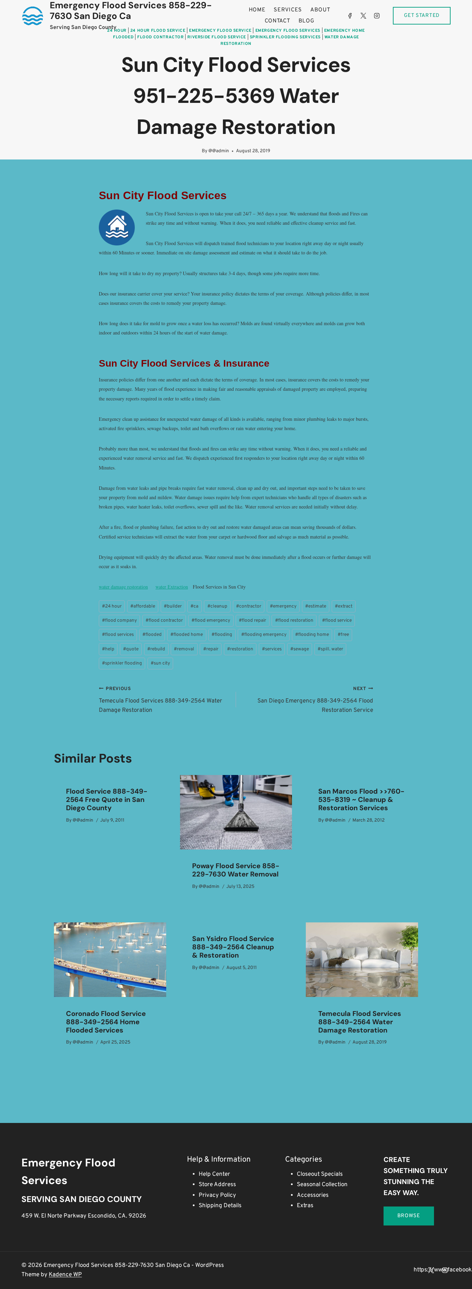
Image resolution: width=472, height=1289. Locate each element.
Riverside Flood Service (216, 37)
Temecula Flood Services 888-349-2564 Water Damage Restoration (160, 700)
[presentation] (236, 812)
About (320, 10)
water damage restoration (123, 586)
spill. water (330, 649)
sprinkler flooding (122, 663)
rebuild (156, 649)
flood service (337, 620)
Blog (306, 21)
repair (210, 649)
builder (173, 606)
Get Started (422, 15)
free (343, 635)
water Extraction (171, 586)
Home (257, 10)
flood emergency (210, 620)
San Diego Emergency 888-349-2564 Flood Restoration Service (315, 700)
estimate (315, 606)
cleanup (217, 606)
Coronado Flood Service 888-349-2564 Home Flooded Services (106, 1022)
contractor (248, 606)
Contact (277, 21)
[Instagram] (377, 16)
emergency (283, 606)
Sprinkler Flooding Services (285, 37)
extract (343, 606)
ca (194, 606)
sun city (160, 663)
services (272, 649)
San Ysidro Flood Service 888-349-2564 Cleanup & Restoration (233, 947)
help (108, 649)
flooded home (186, 635)
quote (131, 649)
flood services (118, 635)
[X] (363, 16)
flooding (221, 635)
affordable (142, 606)
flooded (152, 635)
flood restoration (294, 620)
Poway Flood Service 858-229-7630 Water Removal (236, 870)
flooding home (312, 635)
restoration (240, 649)
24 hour (112, 606)
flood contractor (164, 620)
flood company (119, 620)
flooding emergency (263, 635)
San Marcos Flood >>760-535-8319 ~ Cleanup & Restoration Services (361, 799)
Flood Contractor (160, 37)
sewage (299, 649)
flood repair (252, 620)
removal (184, 649)
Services (288, 10)
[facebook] (350, 16)
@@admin (218, 151)
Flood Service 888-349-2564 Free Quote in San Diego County (107, 799)
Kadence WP (65, 1275)
